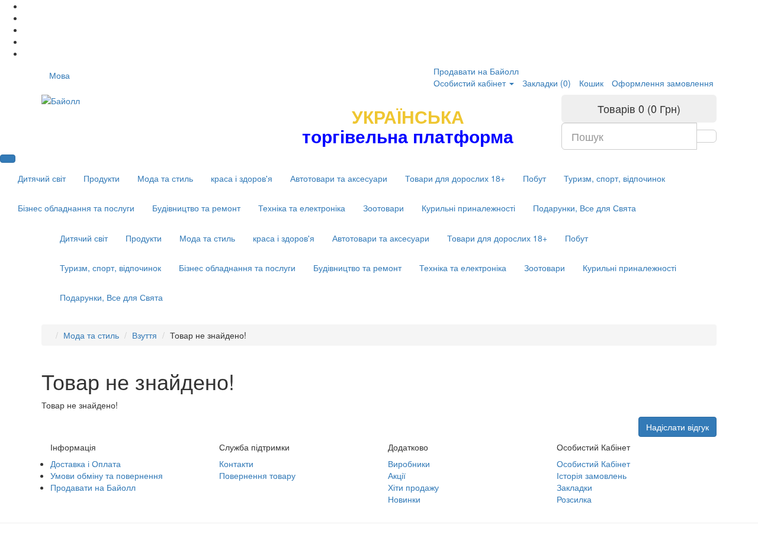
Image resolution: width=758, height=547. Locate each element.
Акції (397, 475)
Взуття (144, 335)
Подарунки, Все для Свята (584, 208)
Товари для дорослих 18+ (455, 178)
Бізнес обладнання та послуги (76, 208)
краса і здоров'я (241, 178)
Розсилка (574, 499)
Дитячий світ (42, 178)
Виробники (409, 463)
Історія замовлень (592, 475)
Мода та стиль (165, 178)
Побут (534, 178)
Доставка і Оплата (85, 463)
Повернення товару (257, 475)
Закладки (574, 487)
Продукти (101, 178)
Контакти (236, 463)
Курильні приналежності (468, 208)
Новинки (404, 499)
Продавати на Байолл (476, 71)
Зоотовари (383, 208)
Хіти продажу (413, 487)
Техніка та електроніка (301, 208)
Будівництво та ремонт (196, 208)
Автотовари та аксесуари (338, 178)
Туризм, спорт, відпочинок (614, 178)
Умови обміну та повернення (106, 475)
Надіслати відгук (677, 427)
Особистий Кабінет (593, 463)
